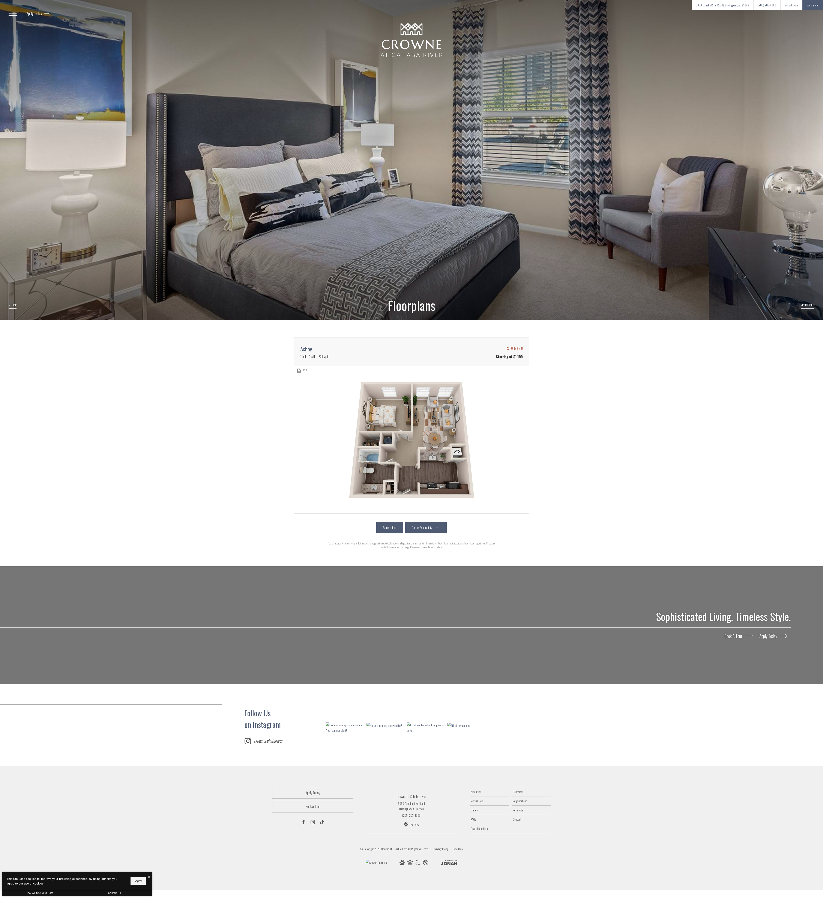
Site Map (458, 849)
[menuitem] (489, 791)
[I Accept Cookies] (149, 877)
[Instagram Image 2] (386, 725)
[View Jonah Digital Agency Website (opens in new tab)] (449, 863)
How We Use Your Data (39, 893)
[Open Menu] (13, 14)
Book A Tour (733, 636)
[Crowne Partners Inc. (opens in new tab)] (376, 863)
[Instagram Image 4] (467, 725)
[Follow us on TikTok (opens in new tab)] (322, 823)
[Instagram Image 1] (346, 727)
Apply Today (34, 13)
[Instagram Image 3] (427, 727)
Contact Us (114, 893)
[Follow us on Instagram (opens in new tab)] (313, 823)
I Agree (138, 881)
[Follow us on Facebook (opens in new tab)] (303, 823)
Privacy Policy (441, 849)
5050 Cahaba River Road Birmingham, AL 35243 (411, 806)
